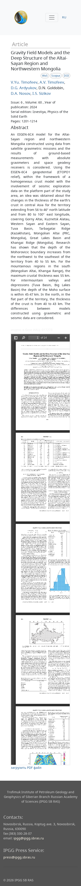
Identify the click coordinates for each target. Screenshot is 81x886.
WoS (45, 76)
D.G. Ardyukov (23, 87)
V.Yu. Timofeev (24, 82)
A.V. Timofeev (51, 82)
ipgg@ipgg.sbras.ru (29, 838)
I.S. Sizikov (41, 93)
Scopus (55, 76)
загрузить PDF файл (26, 767)
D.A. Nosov (20, 93)
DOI (66, 76)
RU (64, 17)
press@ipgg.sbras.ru (19, 857)
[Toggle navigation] (51, 17)
